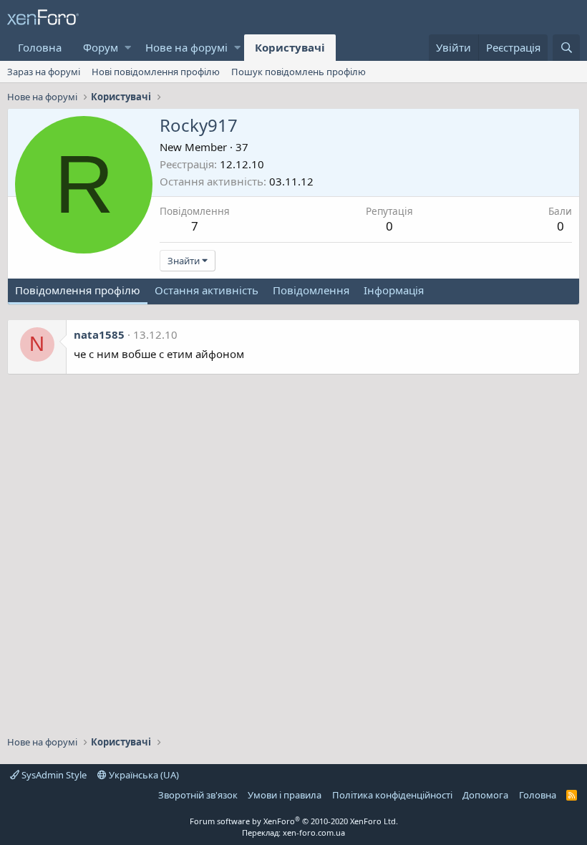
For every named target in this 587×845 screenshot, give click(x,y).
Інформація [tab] (394, 290)
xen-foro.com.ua (314, 832)
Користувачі (290, 47)
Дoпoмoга (485, 794)
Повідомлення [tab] (311, 290)
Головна (40, 47)
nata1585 (99, 334)
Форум (100, 47)
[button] (128, 47)
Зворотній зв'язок (198, 794)
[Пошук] (566, 47)
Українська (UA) (143, 774)
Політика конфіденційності (392, 794)
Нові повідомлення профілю (156, 71)
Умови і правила (284, 794)
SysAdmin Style (53, 774)
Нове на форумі (186, 47)
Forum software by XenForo (294, 821)
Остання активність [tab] (206, 290)
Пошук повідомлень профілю (298, 71)
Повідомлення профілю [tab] (77, 290)
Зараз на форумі (43, 71)
